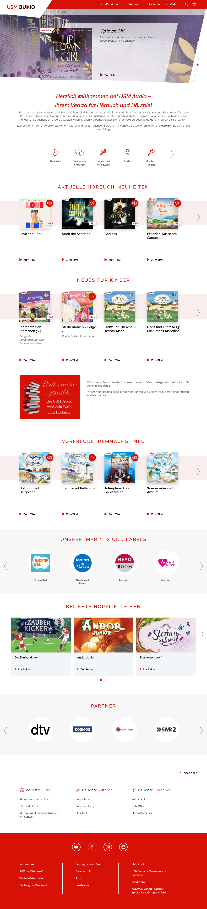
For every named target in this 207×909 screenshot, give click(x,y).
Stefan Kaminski (141, 813)
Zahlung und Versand (33, 885)
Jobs (79, 878)
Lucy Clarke (83, 799)
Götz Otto (137, 806)
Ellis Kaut (81, 813)
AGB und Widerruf (31, 871)
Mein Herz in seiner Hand (35, 799)
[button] (172, 154)
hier (104, 395)
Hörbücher (112, 4)
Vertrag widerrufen (88, 864)
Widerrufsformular (31, 878)
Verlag (174, 4)
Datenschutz (83, 871)
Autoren (133, 4)
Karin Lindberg (85, 806)
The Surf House (29, 806)
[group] (56, 155)
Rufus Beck (138, 799)
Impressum (26, 864)
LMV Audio (138, 864)
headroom (138, 882)
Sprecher (154, 4)
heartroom (82, 885)
